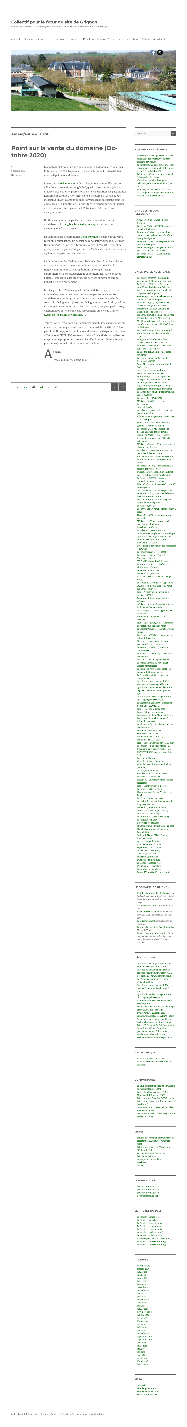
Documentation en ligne (148, 1196)
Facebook (141, 1162)
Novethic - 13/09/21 (146, 558)
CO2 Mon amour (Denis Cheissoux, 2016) (156, 826)
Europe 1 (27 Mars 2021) (148, 733)
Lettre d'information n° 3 (148, 1193)
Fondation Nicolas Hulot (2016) (151, 1034)
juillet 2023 (142, 1281)
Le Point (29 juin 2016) (147, 820)
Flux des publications (147, 1388)
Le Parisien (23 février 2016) (150, 1232)
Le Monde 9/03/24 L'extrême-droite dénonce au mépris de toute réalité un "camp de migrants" (154, 235)
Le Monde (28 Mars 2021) (149, 730)
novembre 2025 (144, 1266)
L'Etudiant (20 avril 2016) (149, 844)
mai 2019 (141, 1324)
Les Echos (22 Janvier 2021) (150, 798)
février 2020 (142, 1321)
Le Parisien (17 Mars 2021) (149, 777)
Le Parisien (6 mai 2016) (148, 1217)
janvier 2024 (143, 1278)
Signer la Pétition (128, 39)
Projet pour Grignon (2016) (98, 39)
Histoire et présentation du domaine (154, 893)
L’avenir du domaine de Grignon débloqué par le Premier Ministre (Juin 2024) (155, 183)
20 (27, 386)
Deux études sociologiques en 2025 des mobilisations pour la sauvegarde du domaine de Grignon (155, 159)
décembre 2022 (144, 1287)
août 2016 (141, 1343)
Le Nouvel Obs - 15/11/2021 (149, 398)
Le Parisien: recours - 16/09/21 (151, 552)
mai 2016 (141, 1352)
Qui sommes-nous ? (35, 39)
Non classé (16, 175)
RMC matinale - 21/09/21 (148, 543)
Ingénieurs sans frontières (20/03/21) (154, 749)
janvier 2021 (142, 1309)
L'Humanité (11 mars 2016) (149, 866)
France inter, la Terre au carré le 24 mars (156, 743)
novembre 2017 (144, 1333)
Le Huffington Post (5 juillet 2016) (153, 817)
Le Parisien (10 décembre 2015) (151, 1241)
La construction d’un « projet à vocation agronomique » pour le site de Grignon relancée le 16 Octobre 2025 (155, 168)
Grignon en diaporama (147, 905)
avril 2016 (141, 1355)
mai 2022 (141, 1293)
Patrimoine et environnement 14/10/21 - (156, 456)
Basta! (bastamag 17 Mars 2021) (152, 773)
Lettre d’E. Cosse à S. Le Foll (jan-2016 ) (155, 1025)
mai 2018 (141, 1330)
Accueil (15, 39)
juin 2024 (141, 1275)
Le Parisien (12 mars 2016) (149, 1229)
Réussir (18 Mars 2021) (147, 758)
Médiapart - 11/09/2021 (148, 573)
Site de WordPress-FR (147, 1394)
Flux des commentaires (148, 1391)
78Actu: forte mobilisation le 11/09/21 (154, 586)
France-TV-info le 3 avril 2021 (151, 709)
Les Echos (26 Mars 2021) (149, 740)
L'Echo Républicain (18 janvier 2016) (154, 1238)
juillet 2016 (142, 1346)
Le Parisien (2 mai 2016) (148, 1220)
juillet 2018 (142, 1327)
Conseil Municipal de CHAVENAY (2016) (155, 1016)
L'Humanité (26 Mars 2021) (150, 736)
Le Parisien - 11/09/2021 (148, 570)
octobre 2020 (143, 1315)
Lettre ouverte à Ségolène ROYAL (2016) (155, 1098)
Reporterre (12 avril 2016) (149, 847)
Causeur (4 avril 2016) (147, 853)
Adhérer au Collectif (153, 39)
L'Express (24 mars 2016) (149, 860)
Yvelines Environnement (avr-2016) (154, 1022)
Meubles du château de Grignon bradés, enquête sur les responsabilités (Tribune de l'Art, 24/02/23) (156, 324)
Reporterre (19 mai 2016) (148, 823)
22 (42, 386)
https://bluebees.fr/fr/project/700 (79, 224)
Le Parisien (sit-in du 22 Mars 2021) (153, 746)
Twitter (140, 1165)
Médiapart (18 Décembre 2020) (151, 807)
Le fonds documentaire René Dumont (154, 927)
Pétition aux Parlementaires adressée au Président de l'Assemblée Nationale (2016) (155, 1141)
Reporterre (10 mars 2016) (149, 869)
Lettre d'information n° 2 (149, 1189)
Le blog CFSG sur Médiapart (150, 1159)
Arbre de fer (52, 314)
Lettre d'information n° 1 (148, 1186)
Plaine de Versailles (71, 314)
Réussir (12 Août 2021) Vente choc (153, 660)
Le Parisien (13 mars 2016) (149, 1226)
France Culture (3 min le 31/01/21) (152, 786)
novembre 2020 (144, 1312)
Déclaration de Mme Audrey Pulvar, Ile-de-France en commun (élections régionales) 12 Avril (155, 979)
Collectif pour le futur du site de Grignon (54, 21)
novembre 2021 (144, 1299)
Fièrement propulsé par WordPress (88, 1414)
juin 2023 (141, 1284)
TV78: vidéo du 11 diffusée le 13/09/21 (154, 561)
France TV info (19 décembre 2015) (153, 872)
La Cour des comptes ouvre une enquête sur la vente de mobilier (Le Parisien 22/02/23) (155, 333)
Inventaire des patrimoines (149, 912)
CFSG (13, 167)
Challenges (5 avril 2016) (148, 850)
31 (56, 386)
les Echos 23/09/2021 (147, 527)
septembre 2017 (144, 1336)
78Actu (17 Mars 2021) (147, 770)
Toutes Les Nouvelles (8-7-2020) (152, 810)
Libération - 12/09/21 (147, 567)
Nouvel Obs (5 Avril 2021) (148, 706)
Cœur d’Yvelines (90, 236)
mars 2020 (142, 1318)
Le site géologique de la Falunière (152, 933)
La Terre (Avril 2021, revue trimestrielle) (155, 703)
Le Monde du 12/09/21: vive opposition (155, 583)
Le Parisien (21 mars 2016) (149, 1223)
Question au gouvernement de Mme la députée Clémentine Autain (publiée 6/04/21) (154, 690)
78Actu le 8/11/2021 (146, 407)
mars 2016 (142, 1358)
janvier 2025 (143, 1272)
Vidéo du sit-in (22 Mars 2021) (151, 761)
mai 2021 (141, 1306)
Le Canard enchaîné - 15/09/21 (151, 555)
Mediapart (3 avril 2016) (148, 857)
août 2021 (141, 1303)
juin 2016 (141, 1349)
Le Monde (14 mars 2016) (149, 863)
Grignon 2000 (68, 183)
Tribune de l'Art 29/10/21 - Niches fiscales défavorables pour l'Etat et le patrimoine (154, 438)
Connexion (142, 1385)
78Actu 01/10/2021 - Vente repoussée (154, 490)
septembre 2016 (144, 1339)
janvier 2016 (142, 1364)
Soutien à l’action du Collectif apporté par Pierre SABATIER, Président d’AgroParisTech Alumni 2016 (156, 1010)
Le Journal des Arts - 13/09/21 (151, 564)
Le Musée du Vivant (146, 921)
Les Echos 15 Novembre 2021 (150, 373)
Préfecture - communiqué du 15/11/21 (154, 389)
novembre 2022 (144, 1290)
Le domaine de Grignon (65, 39)
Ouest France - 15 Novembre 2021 (152, 370)
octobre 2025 (143, 1269)
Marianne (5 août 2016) (148, 813)
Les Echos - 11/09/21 (146, 589)
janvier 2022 (143, 1296)
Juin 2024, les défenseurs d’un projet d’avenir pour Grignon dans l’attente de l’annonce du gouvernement (155, 192)
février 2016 (142, 1361)
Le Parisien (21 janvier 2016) (150, 1235)
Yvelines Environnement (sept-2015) (154, 1037)
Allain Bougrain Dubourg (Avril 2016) (154, 1019)
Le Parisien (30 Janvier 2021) (150, 789)
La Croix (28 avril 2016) (148, 841)
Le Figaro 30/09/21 (146, 506)
